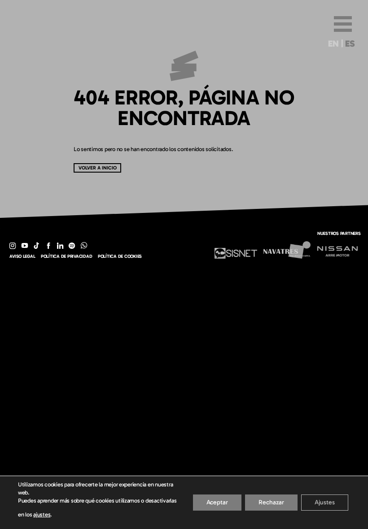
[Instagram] (13, 246)
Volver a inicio (98, 168)
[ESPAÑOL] (350, 45)
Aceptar (217, 502)
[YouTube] (25, 246)
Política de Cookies (120, 256)
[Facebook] (48, 246)
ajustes (41, 514)
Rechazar (271, 502)
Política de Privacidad (66, 256)
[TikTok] (36, 246)
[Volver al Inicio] (184, 84)
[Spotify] (72, 246)
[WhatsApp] (84, 246)
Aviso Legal (22, 256)
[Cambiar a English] (333, 45)
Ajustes (325, 502)
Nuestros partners (339, 233)
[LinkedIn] (60, 246)
